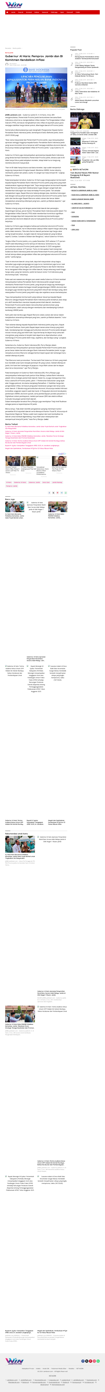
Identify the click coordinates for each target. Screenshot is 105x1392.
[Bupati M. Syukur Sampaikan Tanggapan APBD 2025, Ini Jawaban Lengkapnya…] (36, 741)
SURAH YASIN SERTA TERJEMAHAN (84, 221)
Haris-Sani (46, 482)
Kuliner (37, 12)
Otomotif (70, 12)
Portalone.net (89, 1382)
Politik (78, 12)
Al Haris (8, 482)
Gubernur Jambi (34, 482)
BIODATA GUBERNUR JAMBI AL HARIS (84, 190)
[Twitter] (86, 1361)
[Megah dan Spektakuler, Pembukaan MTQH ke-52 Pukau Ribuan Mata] (57, 741)
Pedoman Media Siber (58, 1368)
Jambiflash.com (26, 1380)
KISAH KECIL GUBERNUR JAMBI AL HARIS (85, 195)
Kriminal (29, 12)
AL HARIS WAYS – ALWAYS (80, 203)
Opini (62, 12)
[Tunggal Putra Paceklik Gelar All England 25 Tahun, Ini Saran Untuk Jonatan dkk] (85, 120)
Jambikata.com (78, 1380)
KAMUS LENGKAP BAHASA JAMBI (83, 199)
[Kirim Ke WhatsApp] (65, 492)
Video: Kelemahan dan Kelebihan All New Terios (87, 92)
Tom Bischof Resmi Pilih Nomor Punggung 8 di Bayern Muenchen (84, 175)
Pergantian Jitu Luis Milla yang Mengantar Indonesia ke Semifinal (90, 161)
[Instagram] (94, 1361)
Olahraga (54, 12)
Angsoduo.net (54, 1380)
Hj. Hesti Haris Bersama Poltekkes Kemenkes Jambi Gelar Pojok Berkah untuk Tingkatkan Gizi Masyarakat (35, 427)
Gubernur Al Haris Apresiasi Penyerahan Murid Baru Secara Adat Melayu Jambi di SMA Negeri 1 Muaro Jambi (34, 432)
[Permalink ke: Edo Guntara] (7, 64)
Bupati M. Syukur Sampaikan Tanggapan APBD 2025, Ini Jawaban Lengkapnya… (32, 445)
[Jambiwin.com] (14, 5)
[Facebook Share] (49, 492)
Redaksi (71, 1368)
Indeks (38, 1368)
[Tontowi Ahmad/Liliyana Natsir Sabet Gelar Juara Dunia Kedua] (75, 151)
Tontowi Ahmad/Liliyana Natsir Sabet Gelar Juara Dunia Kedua (90, 152)
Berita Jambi (9, 53)
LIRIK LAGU (75, 229)
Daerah (20, 12)
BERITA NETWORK (80, 169)
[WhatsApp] (98, 1361)
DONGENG (75, 216)
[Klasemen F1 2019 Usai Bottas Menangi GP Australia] (75, 141)
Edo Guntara (13, 64)
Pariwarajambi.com (39, 1382)
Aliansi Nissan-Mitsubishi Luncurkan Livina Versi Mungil (87, 101)
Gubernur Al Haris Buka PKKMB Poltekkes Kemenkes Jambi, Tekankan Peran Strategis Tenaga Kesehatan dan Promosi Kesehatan (34, 437)
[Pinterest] (90, 1361)
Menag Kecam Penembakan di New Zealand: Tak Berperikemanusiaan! (87, 58)
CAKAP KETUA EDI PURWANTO (82, 208)
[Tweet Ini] (53, 492)
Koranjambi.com (40, 1380)
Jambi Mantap (57, 482)
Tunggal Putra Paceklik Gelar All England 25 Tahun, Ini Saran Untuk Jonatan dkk (84, 134)
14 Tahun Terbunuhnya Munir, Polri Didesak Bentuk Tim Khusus (86, 75)
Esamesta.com (92, 1380)
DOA (73, 212)
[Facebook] (83, 1361)
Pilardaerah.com (14, 1382)
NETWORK (79, 1368)
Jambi (13, 12)
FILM (73, 225)
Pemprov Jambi (11, 486)
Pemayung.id (76, 1382)
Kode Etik (46, 1368)
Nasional (45, 12)
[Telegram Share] (61, 492)
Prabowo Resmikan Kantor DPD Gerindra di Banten (86, 84)
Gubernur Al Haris (20, 482)
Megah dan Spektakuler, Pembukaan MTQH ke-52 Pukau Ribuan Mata (29, 448)
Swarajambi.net (54, 1382)
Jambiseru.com (12, 1380)
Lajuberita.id (66, 1380)
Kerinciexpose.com (58, 1385)
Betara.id (25, 1382)
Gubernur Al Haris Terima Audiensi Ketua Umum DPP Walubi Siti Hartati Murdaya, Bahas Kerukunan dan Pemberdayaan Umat (35, 442)
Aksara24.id (44, 1385)
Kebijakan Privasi (28, 1368)
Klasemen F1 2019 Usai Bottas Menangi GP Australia (89, 142)
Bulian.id (66, 1382)
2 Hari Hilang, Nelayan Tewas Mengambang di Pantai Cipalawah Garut (86, 66)
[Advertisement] (52, 29)
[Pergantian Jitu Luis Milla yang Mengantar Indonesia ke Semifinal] (75, 160)
